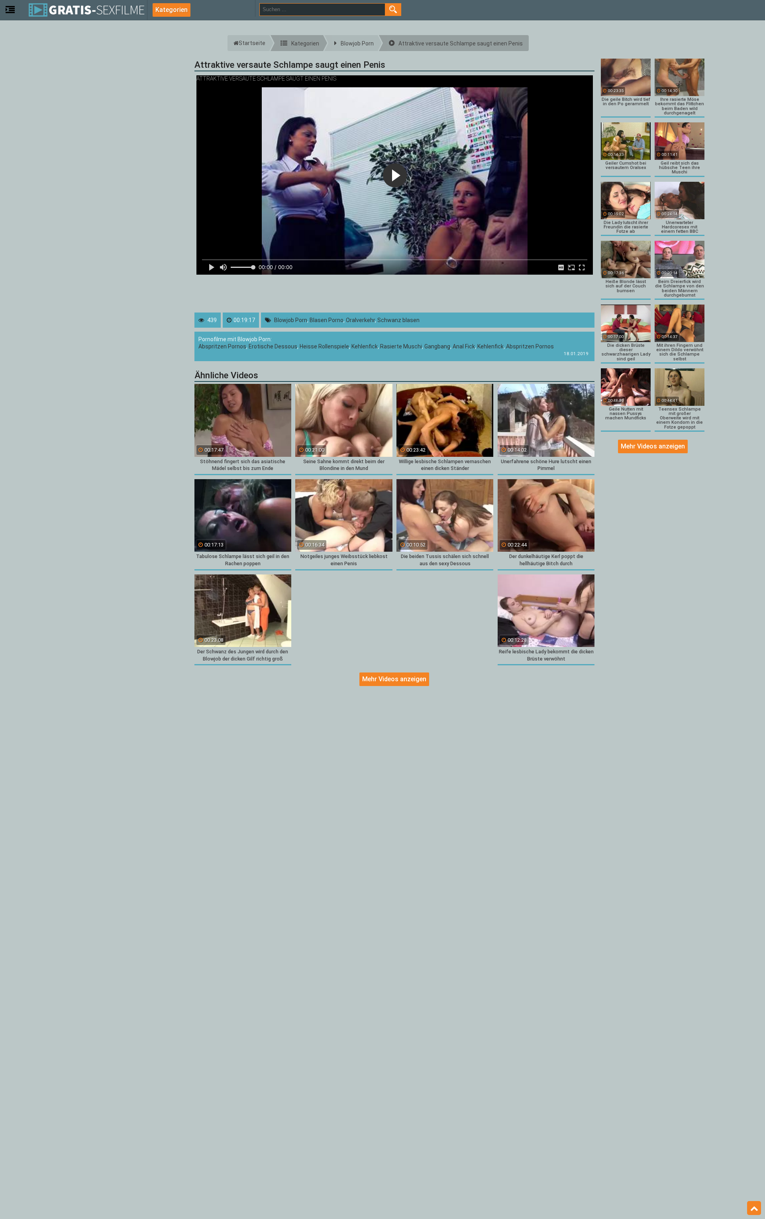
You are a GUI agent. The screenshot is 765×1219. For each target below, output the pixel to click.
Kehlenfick (364, 346)
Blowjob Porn (290, 320)
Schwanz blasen (398, 320)
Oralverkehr (360, 320)
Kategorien (171, 10)
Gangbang (437, 346)
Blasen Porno (326, 320)
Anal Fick (464, 346)
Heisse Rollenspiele (324, 346)
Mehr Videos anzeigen (394, 679)
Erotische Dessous (273, 346)
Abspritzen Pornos (222, 346)
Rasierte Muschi (401, 346)
